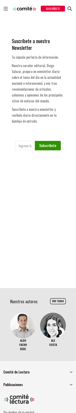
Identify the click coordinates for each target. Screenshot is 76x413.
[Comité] (24, 8)
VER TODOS (58, 301)
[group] (23, 332)
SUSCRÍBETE (53, 8)
